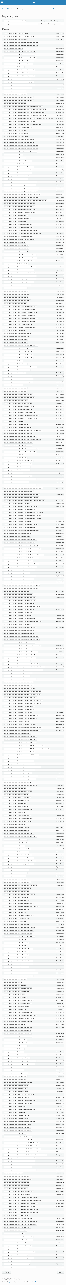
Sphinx (11, 1282)
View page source (58, 9)
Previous (7, 1272)
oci (34, 2)
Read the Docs (33, 1282)
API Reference (11, 9)
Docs (3, 9)
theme (19, 1282)
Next (59, 1272)
